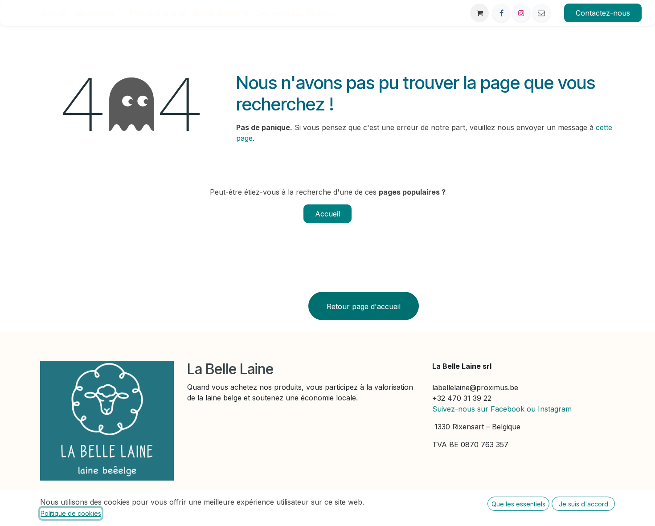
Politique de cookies (71, 513)
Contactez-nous (603, 12)
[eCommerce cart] (479, 13)
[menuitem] (53, 13)
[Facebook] (501, 13)
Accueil (327, 213)
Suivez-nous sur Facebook (478, 408)
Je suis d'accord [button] (583, 504)
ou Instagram (549, 408)
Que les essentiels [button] (518, 504)
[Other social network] (541, 13)
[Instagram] (521, 13)
